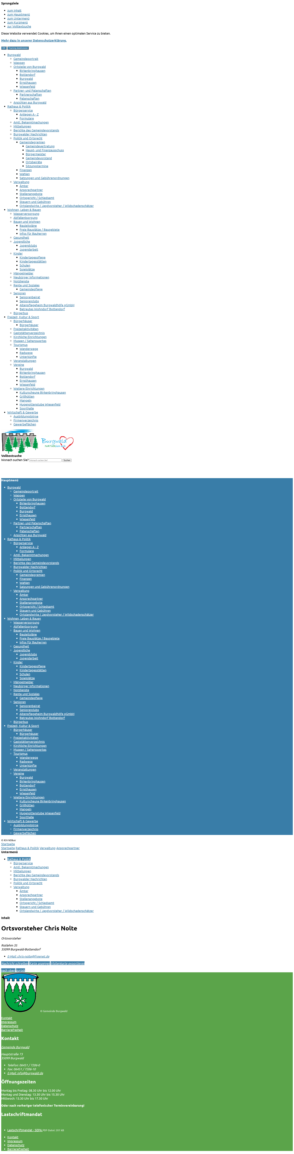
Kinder (18, 253)
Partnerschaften (31, 94)
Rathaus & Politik (19, 106)
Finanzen (26, 170)
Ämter (24, 186)
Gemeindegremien (32, 142)
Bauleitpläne (28, 225)
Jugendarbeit (29, 249)
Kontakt (12, 1137)
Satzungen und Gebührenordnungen (44, 178)
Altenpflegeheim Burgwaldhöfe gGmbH (47, 305)
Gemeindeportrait (25, 59)
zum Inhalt (14, 10)
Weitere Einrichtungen (28, 388)
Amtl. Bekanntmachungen (31, 122)
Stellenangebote (31, 194)
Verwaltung (21, 182)
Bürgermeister (36, 154)
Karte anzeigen (39, 963)
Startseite (8, 848)
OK (3, 48)
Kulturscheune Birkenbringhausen (43, 392)
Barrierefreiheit (18, 1149)
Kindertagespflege (32, 257)
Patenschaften (29, 98)
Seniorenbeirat (30, 297)
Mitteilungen (22, 126)
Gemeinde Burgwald (15, 1047)
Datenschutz (15, 1145)
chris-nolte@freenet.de (28, 956)
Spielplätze (27, 269)
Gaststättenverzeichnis (29, 333)
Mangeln (25, 400)
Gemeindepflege (31, 289)
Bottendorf (27, 74)
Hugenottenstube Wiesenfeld (40, 404)
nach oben (8, 970)
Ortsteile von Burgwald (29, 66)
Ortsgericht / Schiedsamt (37, 198)
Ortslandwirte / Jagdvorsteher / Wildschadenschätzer (57, 206)
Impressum (15, 1141)
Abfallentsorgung (25, 217)
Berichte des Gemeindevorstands (36, 130)
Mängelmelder (23, 273)
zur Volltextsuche (19, 26)
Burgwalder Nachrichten (30, 134)
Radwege (26, 353)
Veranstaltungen (24, 360)
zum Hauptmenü (18, 14)
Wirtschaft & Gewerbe (22, 412)
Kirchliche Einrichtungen (30, 337)
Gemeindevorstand (39, 158)
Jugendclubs (28, 245)
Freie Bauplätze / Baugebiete (40, 229)
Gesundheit (21, 237)
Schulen (25, 265)
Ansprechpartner (31, 190)
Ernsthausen (28, 82)
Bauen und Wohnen (26, 221)
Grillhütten (27, 396)
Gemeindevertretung (40, 146)
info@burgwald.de (25, 1073)
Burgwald (14, 55)
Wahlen (25, 174)
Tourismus (20, 345)
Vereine (18, 364)
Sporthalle (27, 408)
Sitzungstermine (37, 166)
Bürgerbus (20, 313)
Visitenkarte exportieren (68, 963)
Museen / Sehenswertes (29, 341)
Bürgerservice (23, 110)
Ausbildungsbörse (25, 416)
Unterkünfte (28, 356)
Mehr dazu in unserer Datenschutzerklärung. (34, 40)
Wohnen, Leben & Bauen (24, 209)
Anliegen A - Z (29, 114)
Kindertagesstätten (33, 261)
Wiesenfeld (27, 86)
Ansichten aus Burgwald (29, 102)
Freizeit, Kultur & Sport (23, 317)
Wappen (19, 62)
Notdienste (21, 281)
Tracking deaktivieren (18, 48)
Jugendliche (21, 241)
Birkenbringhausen (32, 70)
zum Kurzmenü (17, 22)
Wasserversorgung (26, 213)
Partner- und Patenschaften (32, 90)
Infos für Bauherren (33, 233)
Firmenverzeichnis (25, 420)
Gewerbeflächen (24, 424)
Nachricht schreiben (14, 963)
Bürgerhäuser (22, 321)
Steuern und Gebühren (35, 202)
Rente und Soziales (26, 285)
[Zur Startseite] (37, 452)
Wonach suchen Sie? (15, 460)
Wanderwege (29, 349)
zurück (20, 970)
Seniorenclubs (29, 301)
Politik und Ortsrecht (27, 138)
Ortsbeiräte (34, 162)
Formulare (27, 118)
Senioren (19, 293)
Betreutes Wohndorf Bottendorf (42, 309)
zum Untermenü (18, 18)
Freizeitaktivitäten (25, 329)
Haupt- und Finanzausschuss (45, 150)
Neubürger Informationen (31, 277)
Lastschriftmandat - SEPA (25, 1130)
